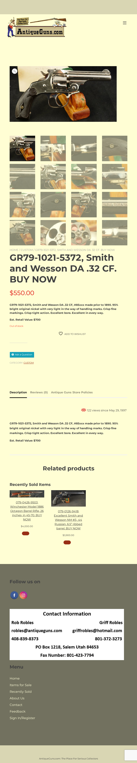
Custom (27, 250)
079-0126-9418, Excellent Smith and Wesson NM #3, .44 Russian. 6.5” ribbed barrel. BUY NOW (68, 520)
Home (14, 250)
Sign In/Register (22, 718)
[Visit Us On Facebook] (14, 598)
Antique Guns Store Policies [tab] (72, 392)
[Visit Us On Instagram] (23, 598)
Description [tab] (18, 392)
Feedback (18, 711)
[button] (14, 71)
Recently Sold (21, 692)
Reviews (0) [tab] (39, 392)
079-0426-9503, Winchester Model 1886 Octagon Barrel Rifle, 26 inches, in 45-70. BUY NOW (27, 511)
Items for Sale (21, 685)
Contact (16, 705)
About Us (17, 698)
